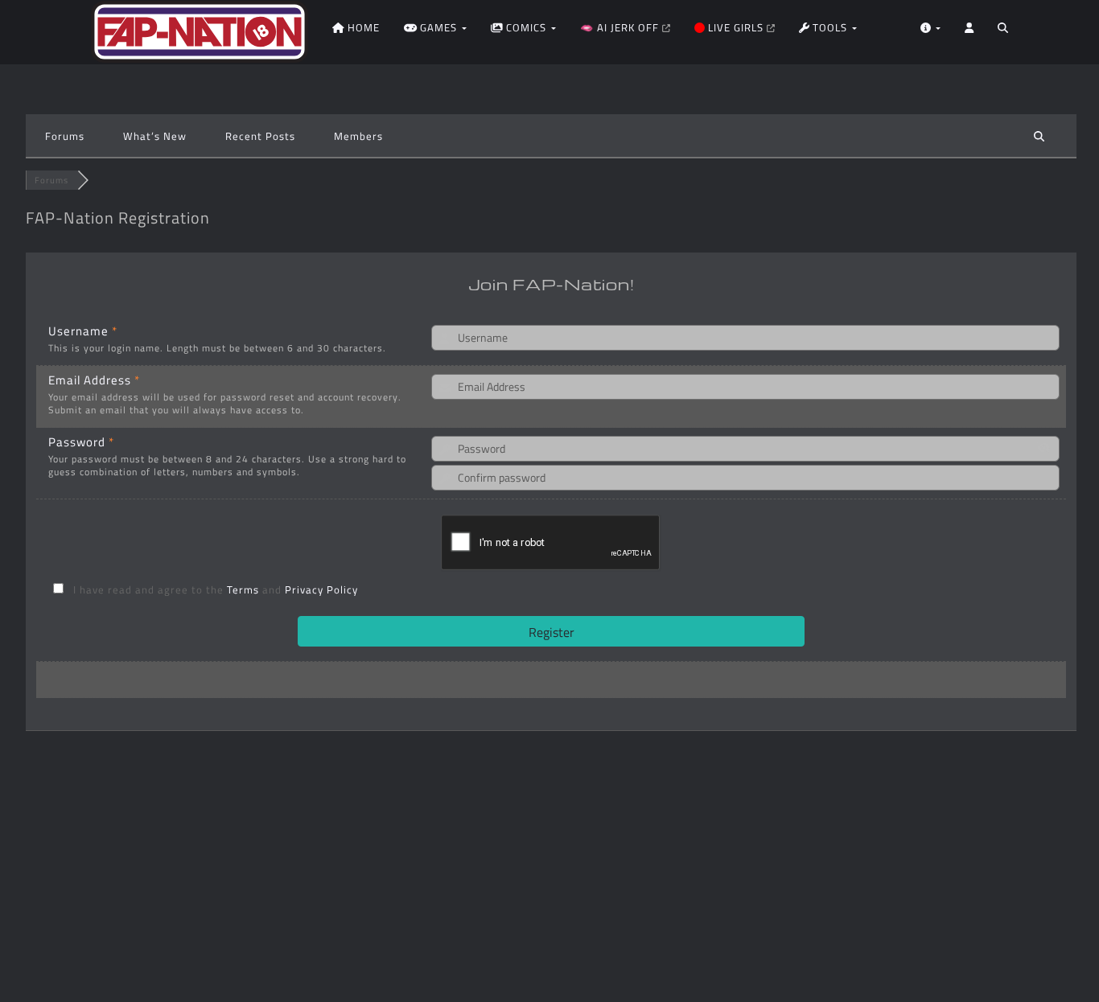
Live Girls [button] (736, 27)
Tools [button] (829, 27)
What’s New (155, 136)
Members (358, 136)
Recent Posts (260, 136)
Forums (64, 136)
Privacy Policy (321, 589)
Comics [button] (526, 27)
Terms (244, 589)
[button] (1003, 32)
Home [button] (362, 27)
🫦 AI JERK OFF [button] (621, 27)
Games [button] (438, 27)
